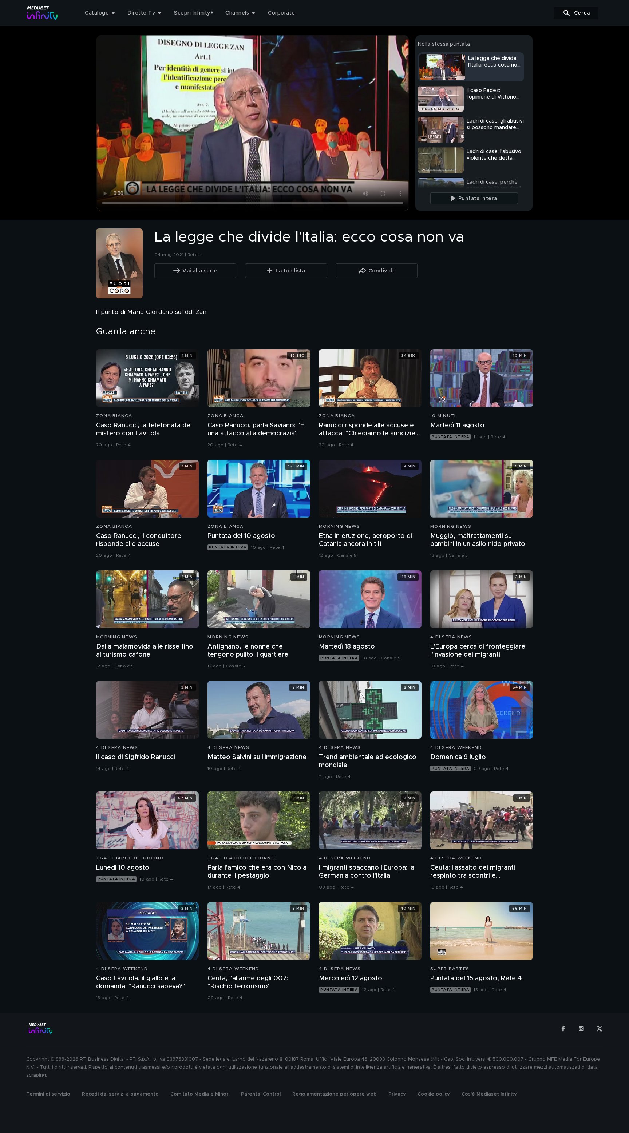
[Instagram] (581, 1028)
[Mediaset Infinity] (42, 12)
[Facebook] (563, 1028)
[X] (599, 1028)
